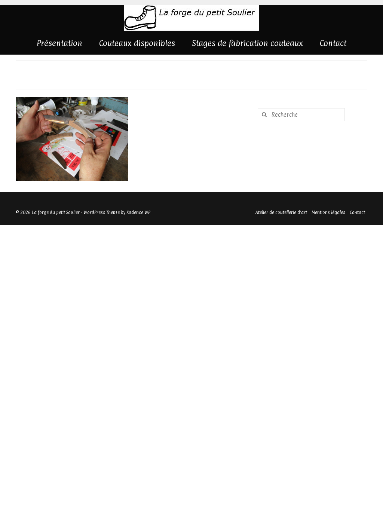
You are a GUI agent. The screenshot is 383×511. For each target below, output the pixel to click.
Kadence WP (138, 212)
